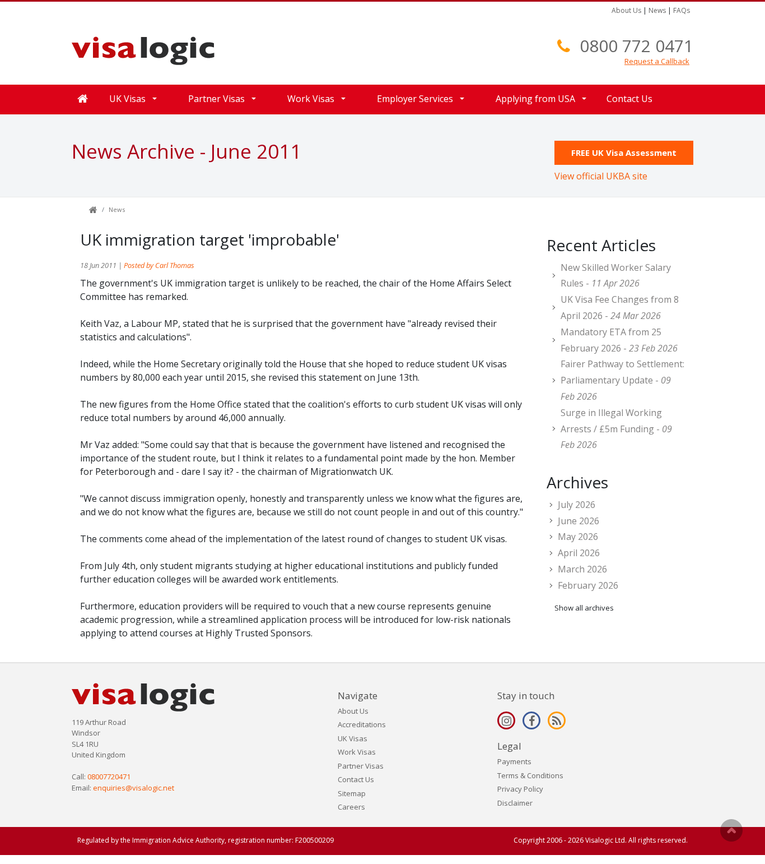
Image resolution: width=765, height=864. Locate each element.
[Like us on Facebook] (531, 720)
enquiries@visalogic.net (133, 788)
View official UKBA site (600, 176)
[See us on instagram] (506, 720)
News (657, 10)
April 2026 (579, 553)
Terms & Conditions (530, 775)
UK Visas (352, 738)
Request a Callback (656, 61)
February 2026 (588, 585)
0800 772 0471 (636, 45)
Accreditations (362, 724)
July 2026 (576, 504)
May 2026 (578, 536)
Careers (351, 807)
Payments (514, 761)
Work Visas (357, 752)
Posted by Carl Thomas (159, 265)
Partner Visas (361, 766)
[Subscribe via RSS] (557, 720)
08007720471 (108, 776)
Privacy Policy (520, 789)
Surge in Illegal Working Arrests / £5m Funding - (616, 428)
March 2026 (582, 569)
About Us (626, 10)
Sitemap (352, 793)
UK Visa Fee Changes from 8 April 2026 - (620, 307)
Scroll (731, 830)
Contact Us (629, 99)
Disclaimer (515, 803)
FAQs (681, 10)
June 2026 (578, 521)
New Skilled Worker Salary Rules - (616, 275)
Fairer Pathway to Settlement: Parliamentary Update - (622, 380)
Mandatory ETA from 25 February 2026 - (619, 340)
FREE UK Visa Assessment (624, 152)
